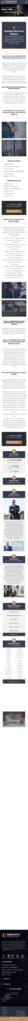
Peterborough (20, 672)
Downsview (8, 653)
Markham (19, 663)
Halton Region (19, 657)
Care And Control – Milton (9, 972)
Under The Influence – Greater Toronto (12, 969)
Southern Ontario (9, 669)
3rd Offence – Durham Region (9, 967)
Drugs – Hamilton (6, 974)
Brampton (8, 651)
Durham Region (19, 653)
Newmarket (8, 667)
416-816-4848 (12, 12)
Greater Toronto (20, 655)
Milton (8, 665)
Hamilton (8, 659)
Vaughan (20, 676)
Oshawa (20, 669)
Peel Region (8, 672)
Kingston (8, 661)
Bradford (20, 648)
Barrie (8, 648)
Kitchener (19, 661)
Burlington (19, 651)
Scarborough (20, 674)
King (20, 659)
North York (19, 667)
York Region (20, 678)
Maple (8, 663)
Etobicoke (8, 655)
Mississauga (20, 665)
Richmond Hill (8, 674)
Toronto (8, 676)
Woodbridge (8, 678)
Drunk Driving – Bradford (9, 965)
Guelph (8, 657)
